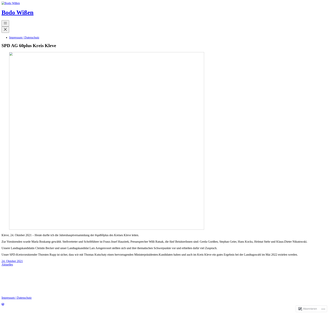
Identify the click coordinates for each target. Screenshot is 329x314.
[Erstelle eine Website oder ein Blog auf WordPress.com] (3, 305)
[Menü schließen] (5, 30)
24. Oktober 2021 (12, 261)
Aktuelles (7, 264)
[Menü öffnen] (5, 23)
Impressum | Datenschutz (17, 297)
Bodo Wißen (18, 12)
